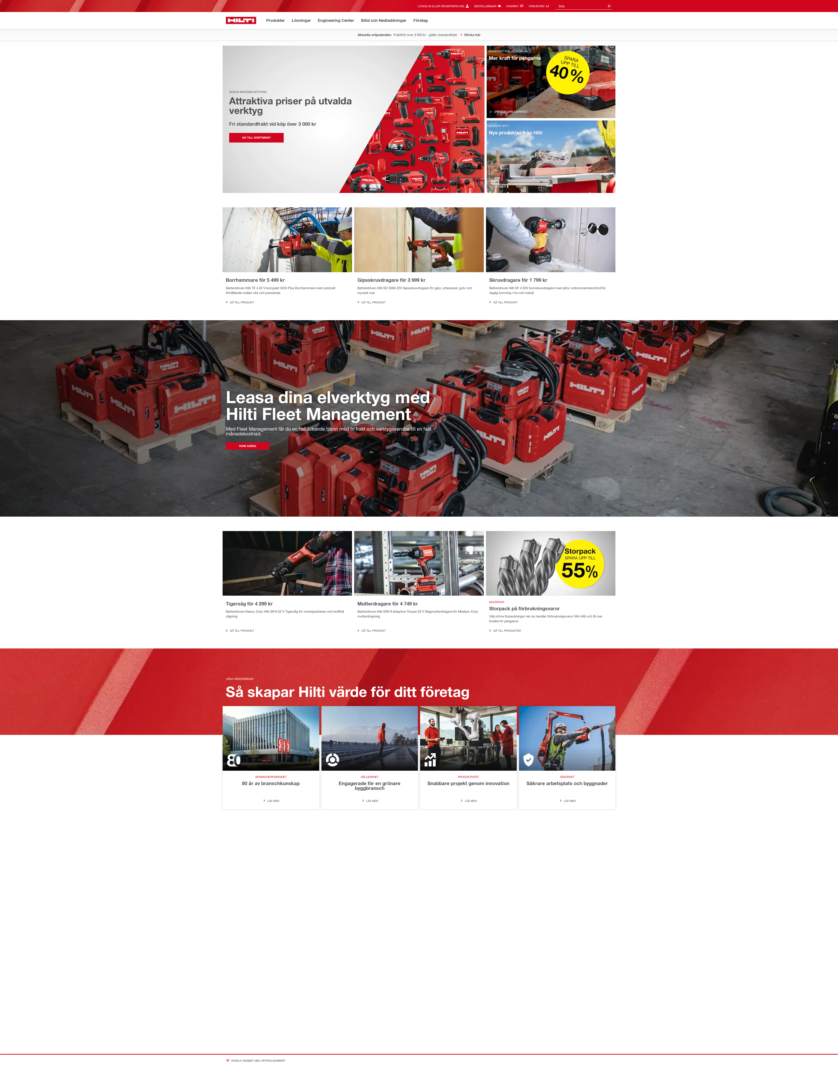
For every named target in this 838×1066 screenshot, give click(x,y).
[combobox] (583, 6)
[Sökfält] (609, 6)
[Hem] (241, 20)
